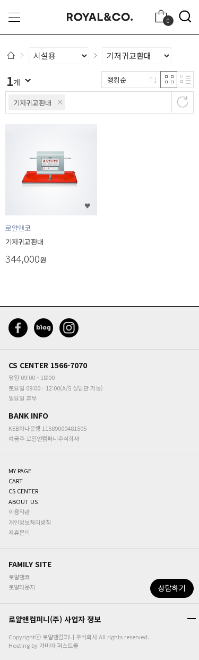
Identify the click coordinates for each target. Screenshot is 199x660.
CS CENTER (28, 365)
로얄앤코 (19, 576)
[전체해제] (182, 101)
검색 (185, 16)
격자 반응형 (168, 79)
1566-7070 (68, 365)
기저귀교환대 (32, 103)
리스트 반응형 (185, 79)
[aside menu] (14, 17)
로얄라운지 (21, 587)
